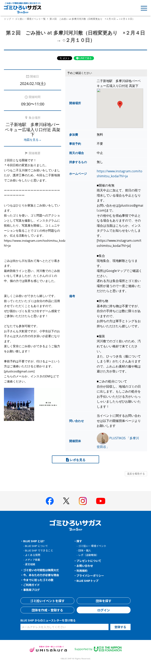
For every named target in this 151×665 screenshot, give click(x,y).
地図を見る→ (32, 140)
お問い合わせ (84, 566)
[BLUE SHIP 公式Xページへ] (66, 501)
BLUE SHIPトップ (87, 581)
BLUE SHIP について (36, 546)
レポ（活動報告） (88, 555)
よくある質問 (32, 555)
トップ (7, 19)
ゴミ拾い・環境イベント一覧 (30, 19)
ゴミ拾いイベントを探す (47, 600)
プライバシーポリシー (90, 575)
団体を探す (103, 600)
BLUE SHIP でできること (39, 550)
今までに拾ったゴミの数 (38, 580)
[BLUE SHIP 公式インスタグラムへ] (83, 501)
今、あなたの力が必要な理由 (41, 575)
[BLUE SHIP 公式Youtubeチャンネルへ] (100, 501)
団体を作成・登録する (47, 610)
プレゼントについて (88, 561)
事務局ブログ (31, 590)
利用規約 (81, 571)
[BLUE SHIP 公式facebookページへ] (50, 501)
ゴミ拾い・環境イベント (92, 546)
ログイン (103, 610)
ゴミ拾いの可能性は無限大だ (41, 570)
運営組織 (30, 564)
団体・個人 (84, 550)
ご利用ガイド (31, 585)
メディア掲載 (32, 559)
